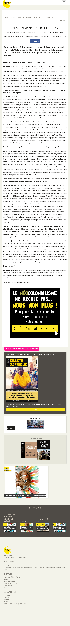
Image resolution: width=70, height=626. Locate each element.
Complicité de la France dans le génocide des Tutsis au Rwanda (24, 36)
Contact (6, 599)
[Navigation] (63, 2)
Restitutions (8, 586)
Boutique (7, 595)
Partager (36, 41)
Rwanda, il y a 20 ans (59, 36)
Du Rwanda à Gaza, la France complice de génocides (22, 348)
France (6, 579)
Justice (49, 36)
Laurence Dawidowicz (55, 32)
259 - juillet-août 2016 (45, 17)
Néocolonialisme (9, 581)
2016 (34, 17)
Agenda (6, 597)
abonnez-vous (36, 410)
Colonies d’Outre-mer (11, 584)
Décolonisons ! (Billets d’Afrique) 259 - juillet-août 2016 (39, 354)
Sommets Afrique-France (12, 577)
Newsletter (7, 602)
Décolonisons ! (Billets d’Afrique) (18, 17)
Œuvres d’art (8, 588)
